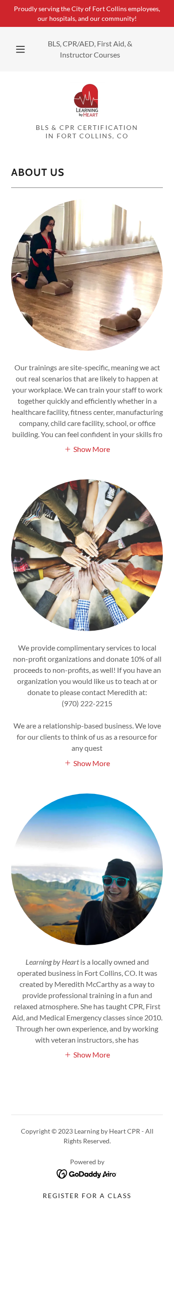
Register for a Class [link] (87, 1195)
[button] (20, 49)
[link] (87, 101)
